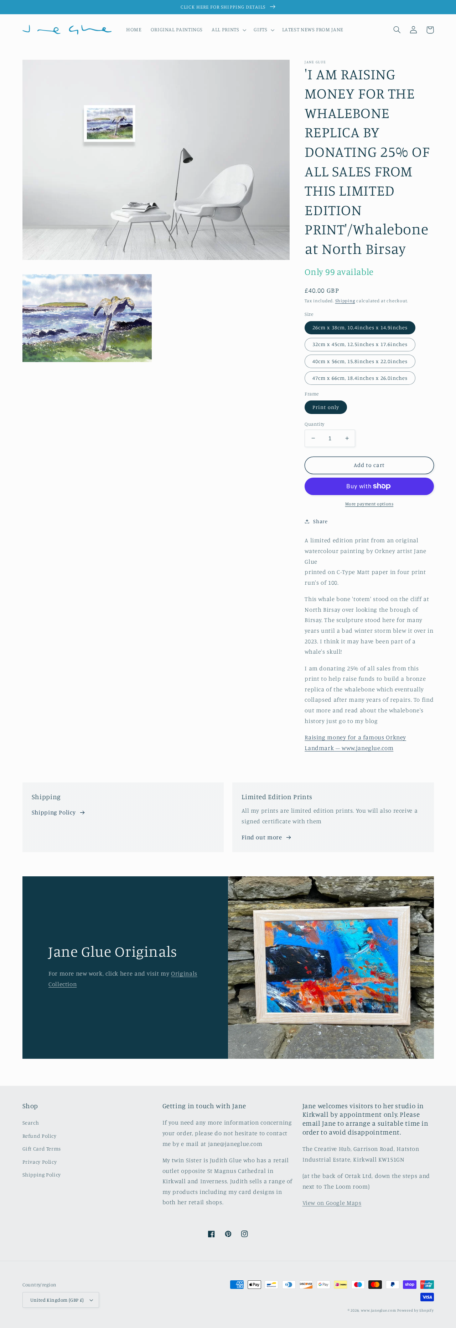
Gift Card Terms (41, 1149)
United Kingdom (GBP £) (57, 1300)
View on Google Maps (332, 1202)
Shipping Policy (54, 812)
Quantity (314, 423)
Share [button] (320, 521)
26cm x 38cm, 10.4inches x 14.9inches (360, 327)
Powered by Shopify (415, 1310)
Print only (325, 407)
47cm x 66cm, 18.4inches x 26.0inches (360, 378)
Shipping (345, 300)
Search (30, 1123)
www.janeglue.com (378, 1310)
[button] (228, 30)
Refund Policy (39, 1136)
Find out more (262, 837)
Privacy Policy (39, 1162)
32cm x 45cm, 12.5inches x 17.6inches (360, 344)
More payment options (369, 503)
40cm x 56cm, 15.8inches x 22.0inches (360, 361)
